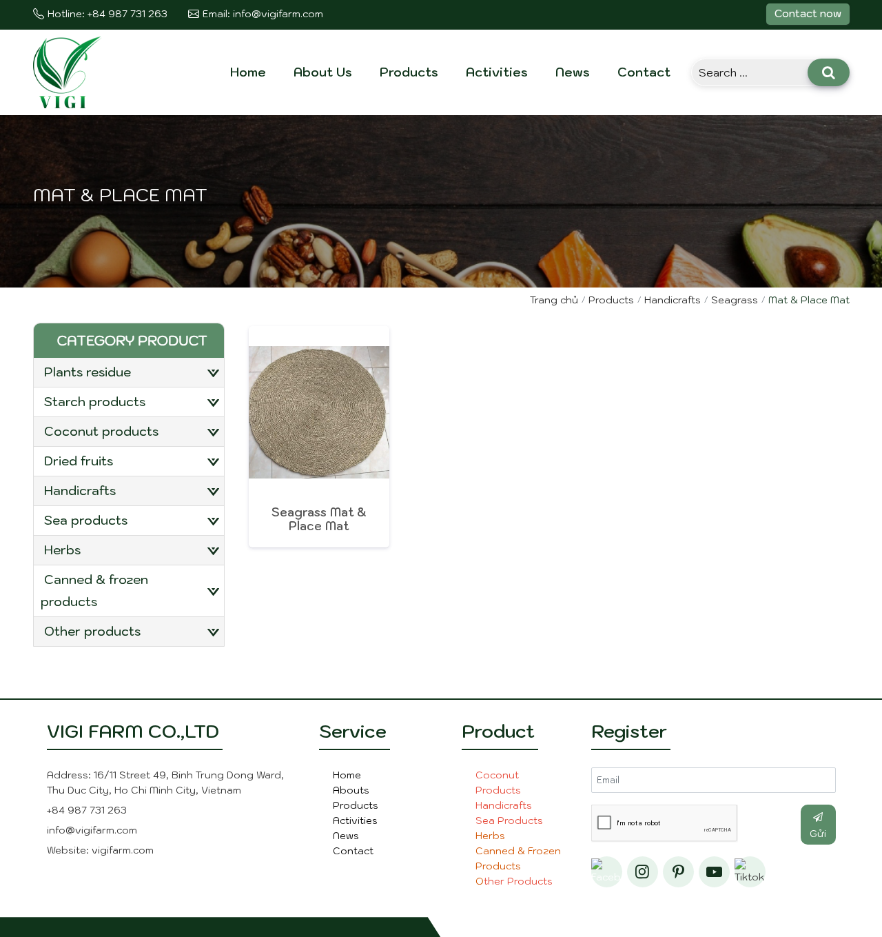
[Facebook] (606, 871)
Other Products (92, 631)
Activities (497, 72)
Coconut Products (101, 431)
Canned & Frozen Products (94, 590)
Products (409, 72)
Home (248, 72)
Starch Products (94, 402)
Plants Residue (87, 372)
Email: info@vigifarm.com (263, 14)
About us (323, 72)
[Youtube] (714, 871)
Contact (643, 72)
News (572, 72)
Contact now (808, 13)
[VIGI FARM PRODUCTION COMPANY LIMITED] (67, 71)
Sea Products (85, 520)
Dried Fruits (78, 461)
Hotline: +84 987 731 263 (107, 14)
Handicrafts (80, 490)
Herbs (62, 550)
